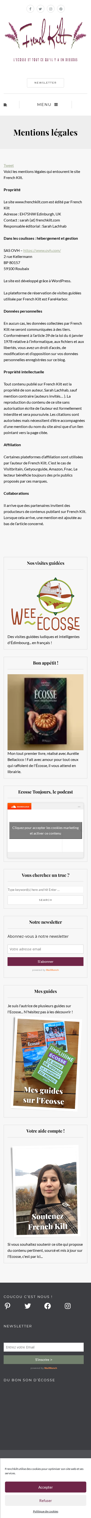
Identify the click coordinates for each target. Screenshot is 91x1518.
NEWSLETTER (45, 82)
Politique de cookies (45, 1511)
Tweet (9, 165)
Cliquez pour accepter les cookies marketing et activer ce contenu (45, 830)
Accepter (45, 1487)
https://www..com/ (42, 250)
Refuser (45, 1500)
